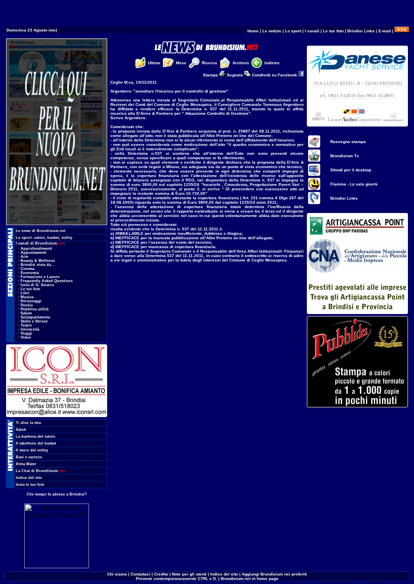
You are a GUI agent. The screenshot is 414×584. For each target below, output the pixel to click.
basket (53, 238)
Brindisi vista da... (38, 265)
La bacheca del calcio (35, 436)
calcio (39, 238)
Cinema (27, 269)
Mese (181, 63)
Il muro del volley (32, 450)
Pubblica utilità (35, 309)
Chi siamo (117, 574)
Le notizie (271, 31)
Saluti (21, 430)
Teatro (26, 325)
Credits (161, 574)
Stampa (211, 75)
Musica (27, 297)
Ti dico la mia (28, 423)
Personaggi (31, 301)
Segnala (235, 75)
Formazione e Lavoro (40, 277)
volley (66, 238)
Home (253, 31)
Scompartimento (36, 317)
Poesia (27, 305)
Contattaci (140, 574)
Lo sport (293, 31)
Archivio (240, 63)
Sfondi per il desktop (350, 170)
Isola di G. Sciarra (37, 285)
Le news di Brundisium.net (40, 231)
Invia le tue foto (30, 485)
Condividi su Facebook (275, 75)
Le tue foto (333, 31)
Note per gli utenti (189, 574)
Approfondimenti (36, 249)
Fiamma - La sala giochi (354, 184)
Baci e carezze (29, 457)
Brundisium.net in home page (250, 578)
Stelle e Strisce (34, 321)
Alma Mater (26, 464)
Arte (24, 257)
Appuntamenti (33, 253)
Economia (30, 273)
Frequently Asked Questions (47, 281)
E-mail (384, 31)
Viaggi (26, 333)
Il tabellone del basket (36, 443)
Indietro (271, 63)
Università (30, 329)
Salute (26, 313)
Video (26, 337)
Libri (25, 293)
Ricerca (209, 63)
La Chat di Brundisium (40, 471)
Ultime (154, 63)
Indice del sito (29, 478)
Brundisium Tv (344, 156)
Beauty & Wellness (38, 261)
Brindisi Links (361, 31)
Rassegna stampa (348, 141)
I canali (312, 31)
